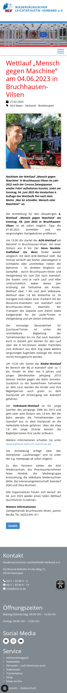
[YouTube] (21, 641)
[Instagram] (13, 641)
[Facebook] (6, 641)
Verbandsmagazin (17, 657)
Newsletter (13, 661)
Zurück (12, 526)
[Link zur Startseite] (33, 7)
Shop (9, 677)
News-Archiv (14, 681)
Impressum (10, 688)
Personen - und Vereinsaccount (25, 665)
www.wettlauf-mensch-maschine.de (28, 444)
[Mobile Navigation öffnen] (60, 51)
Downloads (13, 669)
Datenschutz (28, 688)
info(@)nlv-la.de (16, 589)
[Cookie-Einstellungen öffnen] (4, 688)
